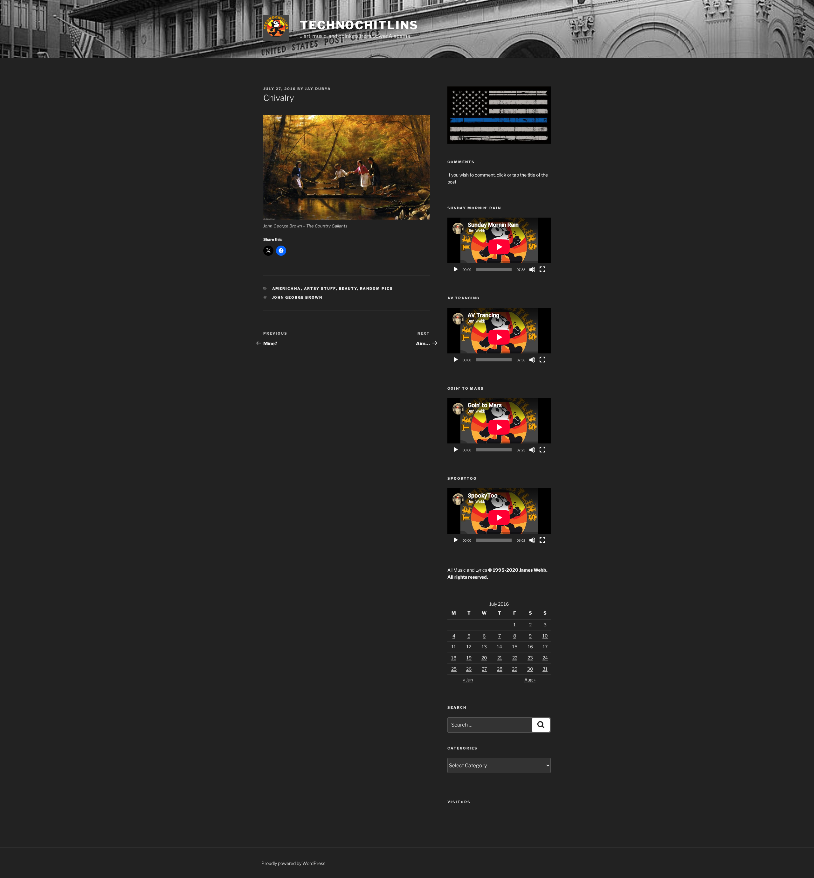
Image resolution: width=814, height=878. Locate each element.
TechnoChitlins (359, 25)
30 (530, 669)
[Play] (455, 269)
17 (545, 646)
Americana (286, 288)
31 (545, 669)
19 (469, 657)
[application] (499, 247)
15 (514, 646)
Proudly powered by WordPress (293, 863)
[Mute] (532, 269)
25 (454, 669)
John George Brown (297, 297)
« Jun (468, 679)
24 (545, 657)
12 (468, 646)
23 (530, 657)
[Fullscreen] (542, 269)
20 (484, 657)
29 (514, 669)
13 (484, 646)
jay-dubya (318, 89)
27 (484, 669)
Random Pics (376, 288)
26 (469, 669)
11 (454, 646)
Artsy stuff (320, 288)
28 (499, 669)
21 (499, 657)
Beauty (348, 288)
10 (545, 635)
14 (499, 646)
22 (514, 657)
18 (453, 657)
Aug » (529, 679)
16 (530, 646)
